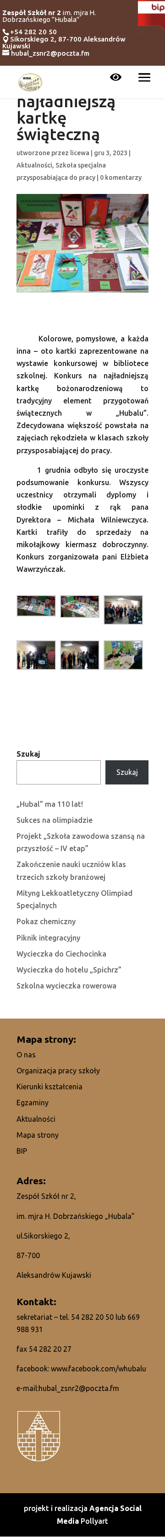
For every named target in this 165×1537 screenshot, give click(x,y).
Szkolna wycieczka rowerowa (66, 986)
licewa (79, 153)
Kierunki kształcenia (49, 1086)
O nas (26, 1055)
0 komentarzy (121, 177)
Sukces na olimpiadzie (54, 820)
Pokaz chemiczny (46, 921)
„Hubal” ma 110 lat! (49, 804)
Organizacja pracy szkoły (58, 1070)
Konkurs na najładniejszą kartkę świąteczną (66, 110)
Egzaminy (32, 1102)
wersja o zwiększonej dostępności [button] (116, 78)
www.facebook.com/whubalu (98, 1368)
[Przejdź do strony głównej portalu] (30, 81)
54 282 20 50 (92, 1317)
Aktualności (34, 165)
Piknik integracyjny (48, 938)
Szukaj (28, 754)
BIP (21, 1151)
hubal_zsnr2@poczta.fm (78, 1388)
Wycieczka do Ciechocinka (61, 954)
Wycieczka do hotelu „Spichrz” (68, 970)
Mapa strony (37, 1135)
